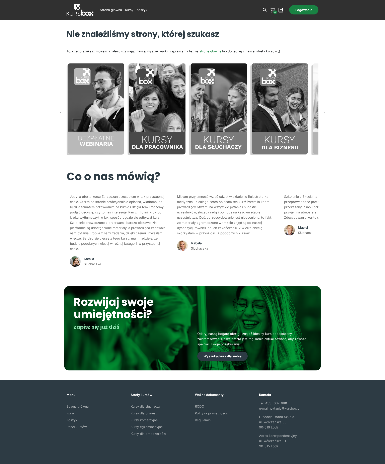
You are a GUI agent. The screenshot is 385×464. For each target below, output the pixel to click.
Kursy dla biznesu (144, 413)
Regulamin (203, 420)
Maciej (303, 227)
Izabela (196, 243)
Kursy (129, 10)
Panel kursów (77, 427)
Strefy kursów (141, 395)
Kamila (89, 259)
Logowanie (303, 10)
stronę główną (210, 51)
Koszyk (142, 10)
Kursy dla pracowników (148, 434)
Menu (71, 395)
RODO (199, 406)
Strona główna (111, 10)
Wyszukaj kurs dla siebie (222, 356)
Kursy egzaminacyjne (147, 427)
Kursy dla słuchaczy (146, 406)
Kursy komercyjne (144, 420)
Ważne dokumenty (209, 395)
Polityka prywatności (211, 413)
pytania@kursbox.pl (285, 408)
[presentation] (60, 112)
